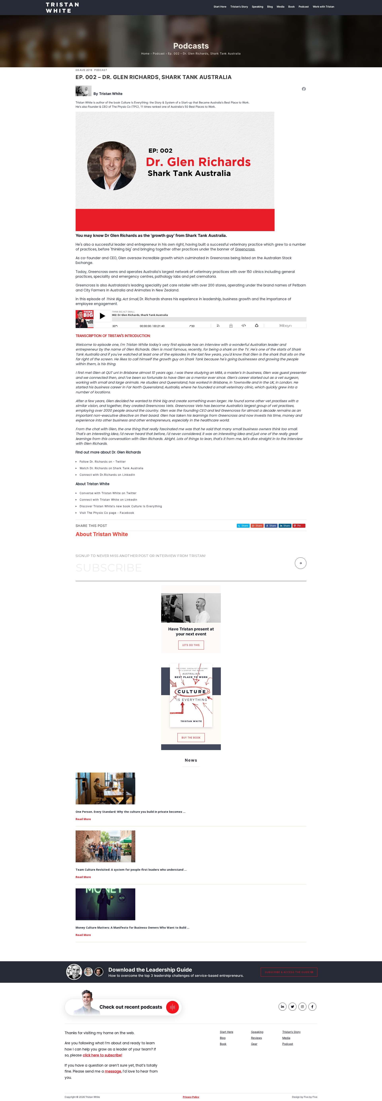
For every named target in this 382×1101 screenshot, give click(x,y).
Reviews (256, 1037)
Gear (254, 1043)
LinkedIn (128, 474)
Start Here (226, 1032)
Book (223, 1043)
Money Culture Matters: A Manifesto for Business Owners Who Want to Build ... (132, 927)
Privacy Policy (191, 1096)
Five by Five (310, 1096)
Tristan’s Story (291, 1032)
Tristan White (111, 94)
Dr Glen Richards (121, 235)
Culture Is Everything (146, 506)
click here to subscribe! (102, 1055)
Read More (83, 819)
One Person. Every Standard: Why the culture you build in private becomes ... (130, 812)
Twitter (120, 461)
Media (286, 1037)
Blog (223, 1037)
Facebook (127, 512)
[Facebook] (303, 88)
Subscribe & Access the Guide (288, 972)
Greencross (245, 249)
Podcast (159, 53)
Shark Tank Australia (128, 468)
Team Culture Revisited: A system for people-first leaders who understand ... (131, 869)
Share (258, 525)
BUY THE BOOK (191, 737)
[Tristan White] (62, 7)
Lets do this (191, 645)
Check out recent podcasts (130, 1007)
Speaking (257, 1032)
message (113, 1071)
